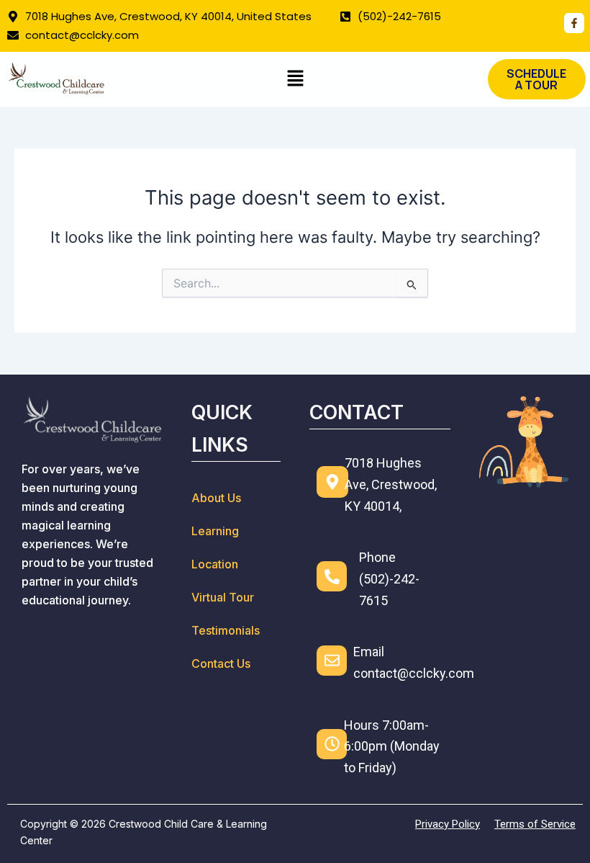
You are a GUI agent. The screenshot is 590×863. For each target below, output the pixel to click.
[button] (295, 78)
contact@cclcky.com (413, 673)
